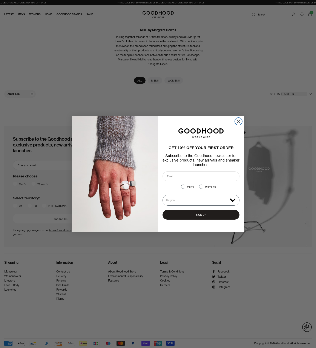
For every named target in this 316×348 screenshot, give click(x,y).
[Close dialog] (238, 121)
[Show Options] (233, 200)
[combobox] (197, 200)
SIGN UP (201, 214)
